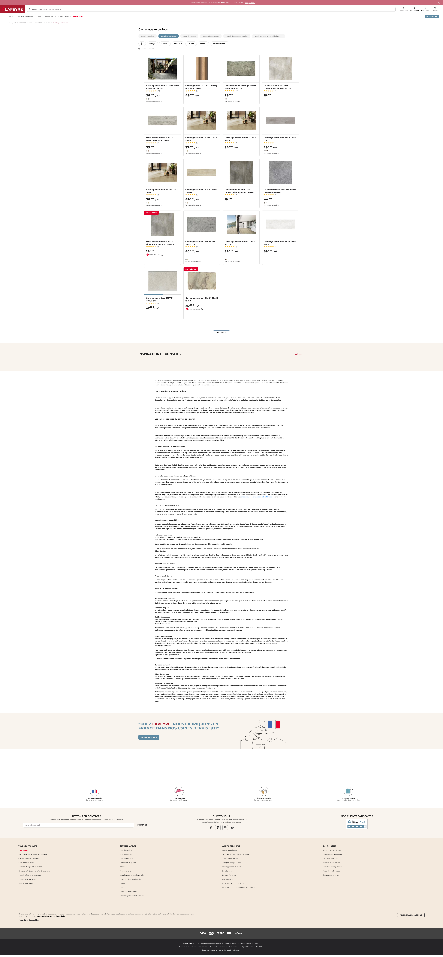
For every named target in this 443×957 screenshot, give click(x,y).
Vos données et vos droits (218, 947)
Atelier (122, 867)
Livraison (123, 883)
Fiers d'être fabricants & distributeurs (236, 854)
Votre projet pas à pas (332, 850)
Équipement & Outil (26, 883)
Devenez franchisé (229, 875)
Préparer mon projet (331, 858)
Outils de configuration (332, 867)
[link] (78, 16)
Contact (255, 943)
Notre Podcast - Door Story (233, 883)
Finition (191, 44)
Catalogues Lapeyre (331, 875)
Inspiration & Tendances (332, 854)
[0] (435, 8)
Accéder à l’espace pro (411, 915)
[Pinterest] (218, 827)
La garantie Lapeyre (244, 943)
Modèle (203, 44)
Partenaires (233, 947)
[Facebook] (210, 827)
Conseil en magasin (128, 863)
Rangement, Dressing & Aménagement (34, 871)
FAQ (260, 947)
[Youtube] (232, 827)
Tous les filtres (219, 44)
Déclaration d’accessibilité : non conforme (193, 947)
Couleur (165, 44)
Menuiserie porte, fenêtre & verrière (32, 854)
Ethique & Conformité (231, 950)
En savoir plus (148, 737)
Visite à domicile (126, 858)
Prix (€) (152, 44)
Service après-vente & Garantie (132, 896)
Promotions (23, 850)
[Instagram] (225, 827)
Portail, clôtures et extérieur (29, 875)
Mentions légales (230, 943)
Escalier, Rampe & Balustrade (30, 867)
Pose (122, 887)
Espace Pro (433, 16)
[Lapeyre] (12, 9)
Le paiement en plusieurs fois (132, 875)
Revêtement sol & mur (23, 23)
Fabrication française (230, 858)
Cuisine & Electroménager (28, 858)
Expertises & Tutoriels (331, 863)
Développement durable (231, 867)
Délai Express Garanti (128, 892)
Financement (125, 871)
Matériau (178, 44)
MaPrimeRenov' (126, 854)
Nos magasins (227, 879)
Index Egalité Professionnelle (248, 947)
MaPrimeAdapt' (126, 850)
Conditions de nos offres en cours (211, 943)
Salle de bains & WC (26, 863)
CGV (197, 943)
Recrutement (227, 871)
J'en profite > (250, 3)
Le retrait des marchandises (131, 879)
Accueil (8, 23)
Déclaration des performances (212, 950)
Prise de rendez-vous (331, 871)
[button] (147, 36)
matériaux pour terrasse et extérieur (256, 497)
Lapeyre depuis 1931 (229, 850)
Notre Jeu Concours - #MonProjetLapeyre (238, 887)
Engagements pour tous (231, 863)
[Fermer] (438, 3)
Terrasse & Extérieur (42, 23)
